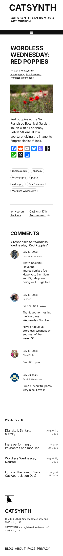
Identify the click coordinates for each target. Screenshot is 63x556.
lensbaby (37, 170)
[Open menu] (32, 32)
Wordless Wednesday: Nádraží (21, 460)
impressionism (20, 170)
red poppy (18, 184)
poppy (34, 177)
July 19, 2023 (30, 251)
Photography (17, 74)
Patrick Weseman (32, 379)
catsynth (27, 70)
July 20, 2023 (30, 374)
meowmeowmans (32, 256)
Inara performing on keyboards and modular (22, 446)
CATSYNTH (32, 7)
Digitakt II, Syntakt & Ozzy (18, 432)
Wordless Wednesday (22, 77)
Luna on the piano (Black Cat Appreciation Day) (22, 473)
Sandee (27, 299)
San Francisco (33, 74)
